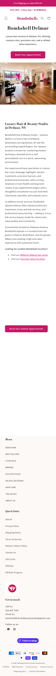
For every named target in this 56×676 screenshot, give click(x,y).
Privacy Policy (12, 526)
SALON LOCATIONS (14, 480)
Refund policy (17, 667)
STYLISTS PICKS (12, 474)
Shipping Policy (13, 532)
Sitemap (9, 565)
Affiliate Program (13, 572)
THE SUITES (11, 494)
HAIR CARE (10, 487)
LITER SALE (10, 460)
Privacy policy (31, 667)
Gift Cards (10, 559)
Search (8, 519)
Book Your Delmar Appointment (26, 328)
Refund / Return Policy (16, 545)
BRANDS (9, 467)
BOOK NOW (10, 447)
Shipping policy (20, 671)
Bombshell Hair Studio (26, 663)
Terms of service (46, 667)
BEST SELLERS (12, 454)
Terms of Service (13, 539)
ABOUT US (10, 500)
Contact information (37, 671)
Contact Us (10, 552)
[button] (6, 18)
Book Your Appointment (28, 54)
